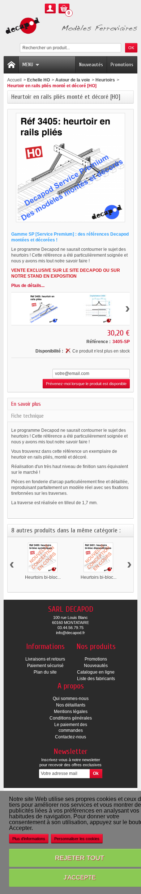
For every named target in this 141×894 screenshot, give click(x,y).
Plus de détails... (27, 285)
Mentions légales (70, 711)
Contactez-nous (70, 736)
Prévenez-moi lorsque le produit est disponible (86, 383)
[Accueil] (11, 64)
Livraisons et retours (45, 659)
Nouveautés (91, 65)
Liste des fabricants (96, 678)
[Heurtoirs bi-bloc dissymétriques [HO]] (98, 557)
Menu (27, 65)
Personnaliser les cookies (76, 838)
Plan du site (45, 672)
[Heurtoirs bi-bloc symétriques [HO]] (42, 557)
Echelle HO (38, 80)
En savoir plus (26, 404)
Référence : (98, 341)
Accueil (14, 80)
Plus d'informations (28, 838)
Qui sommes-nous (71, 698)
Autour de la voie (72, 80)
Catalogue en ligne (96, 672)
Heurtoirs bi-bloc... (43, 577)
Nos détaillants (70, 705)
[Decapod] (70, 26)
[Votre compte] (50, 8)
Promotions (122, 65)
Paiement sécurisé (45, 665)
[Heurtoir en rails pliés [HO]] (43, 308)
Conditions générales (71, 718)
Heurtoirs (105, 80)
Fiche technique (27, 416)
